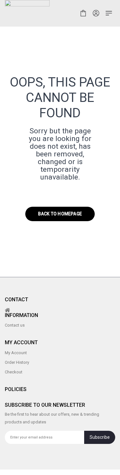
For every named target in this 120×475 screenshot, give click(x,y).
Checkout (13, 372)
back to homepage (60, 213)
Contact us (15, 325)
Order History (17, 362)
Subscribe (100, 437)
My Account (16, 352)
